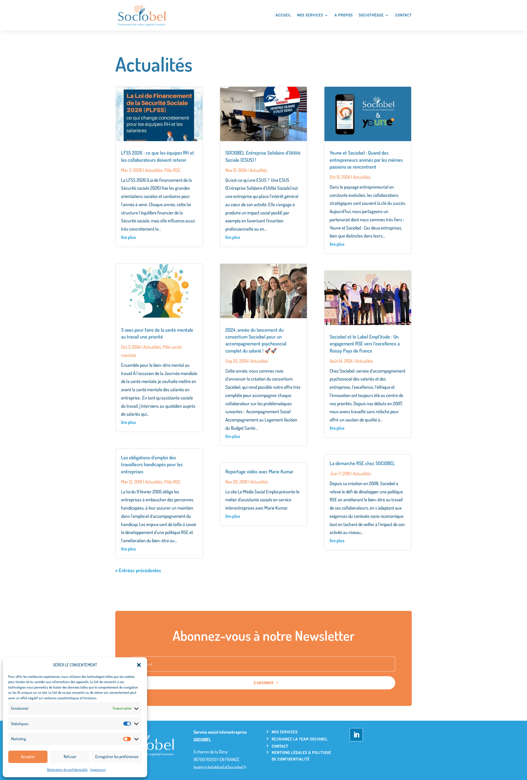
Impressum (98, 769)
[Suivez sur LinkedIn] (356, 734)
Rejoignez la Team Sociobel (300, 739)
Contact (403, 15)
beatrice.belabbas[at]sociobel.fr (220, 767)
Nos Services (310, 15)
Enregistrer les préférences (117, 756)
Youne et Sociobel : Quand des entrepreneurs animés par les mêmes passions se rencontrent (366, 159)
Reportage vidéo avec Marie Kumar (259, 471)
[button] (139, 665)
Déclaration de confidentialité (67, 769)
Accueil (283, 15)
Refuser (70, 756)
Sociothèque (371, 15)
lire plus (128, 237)
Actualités (154, 170)
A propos (344, 15)
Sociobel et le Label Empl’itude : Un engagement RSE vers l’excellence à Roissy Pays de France (365, 343)
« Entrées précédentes (138, 570)
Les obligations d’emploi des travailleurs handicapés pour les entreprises (152, 464)
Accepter (28, 756)
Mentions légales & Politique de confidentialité (301, 755)
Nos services (285, 731)
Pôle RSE (172, 170)
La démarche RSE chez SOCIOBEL (362, 463)
